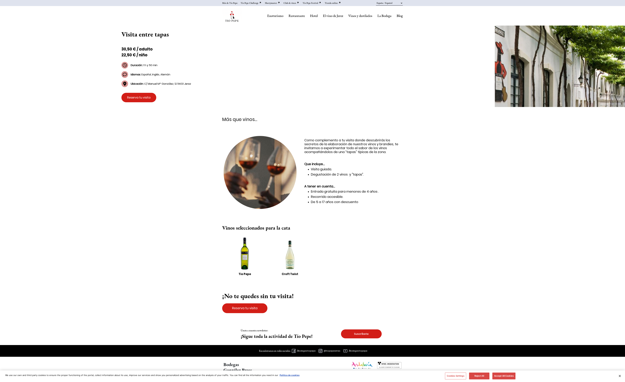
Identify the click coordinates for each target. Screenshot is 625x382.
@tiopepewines (332, 350)
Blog (400, 16)
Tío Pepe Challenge (249, 2)
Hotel (314, 16)
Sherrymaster (271, 2)
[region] (312, 376)
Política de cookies (289, 375)
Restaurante (297, 16)
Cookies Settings (455, 376)
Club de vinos (290, 2)
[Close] (619, 376)
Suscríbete (361, 334)
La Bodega (384, 16)
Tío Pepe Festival (310, 2)
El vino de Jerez (333, 16)
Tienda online (331, 2)
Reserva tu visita (139, 97)
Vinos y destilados (360, 16)
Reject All (479, 376)
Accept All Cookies (504, 376)
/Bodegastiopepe (306, 350)
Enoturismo (275, 16)
